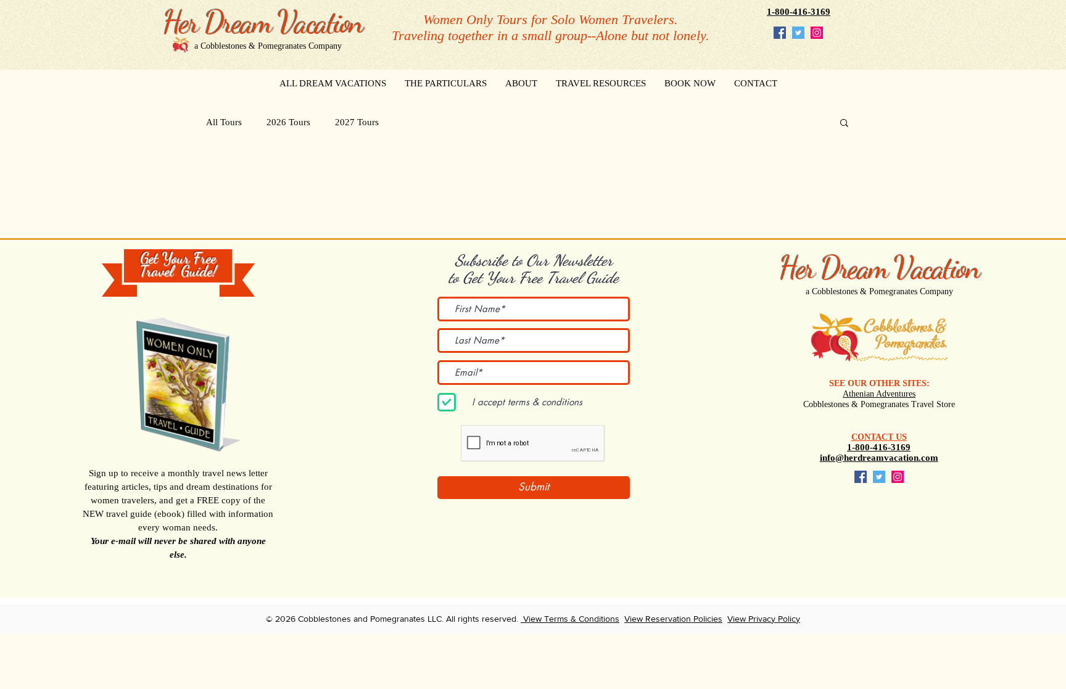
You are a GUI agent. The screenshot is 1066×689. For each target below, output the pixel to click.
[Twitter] (798, 33)
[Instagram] (817, 33)
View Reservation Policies (673, 619)
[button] (844, 123)
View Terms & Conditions (570, 619)
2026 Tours (288, 122)
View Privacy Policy (763, 619)
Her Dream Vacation (879, 267)
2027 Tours (357, 122)
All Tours (224, 122)
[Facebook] (780, 33)
